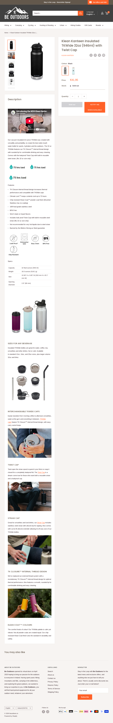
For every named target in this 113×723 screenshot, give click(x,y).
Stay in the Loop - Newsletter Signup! (57, 2)
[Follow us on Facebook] (43, 711)
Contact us (52, 678)
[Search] (80, 13)
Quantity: (65, 96)
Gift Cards (88, 25)
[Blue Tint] (73, 70)
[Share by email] (103, 55)
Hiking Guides (76, 25)
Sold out (72, 105)
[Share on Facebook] (91, 55)
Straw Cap (41, 523)
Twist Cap (41, 472)
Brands (98, 25)
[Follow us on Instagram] (47, 711)
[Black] (65, 70)
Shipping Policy (53, 692)
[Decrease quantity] (72, 96)
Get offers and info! (100, 2)
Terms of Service (54, 688)
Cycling (30, 25)
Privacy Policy (53, 682)
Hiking (6, 25)
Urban (62, 25)
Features (11, 185)
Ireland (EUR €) (22, 708)
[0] (106, 13)
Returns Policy (53, 685)
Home (6, 33)
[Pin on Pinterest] (95, 55)
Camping (18, 25)
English (8, 708)
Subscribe (85, 697)
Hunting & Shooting (47, 25)
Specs (10, 261)
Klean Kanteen (68, 55)
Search (50, 671)
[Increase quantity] (84, 96)
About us (51, 675)
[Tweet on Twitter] (99, 55)
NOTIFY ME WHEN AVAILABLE (95, 107)
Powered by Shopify (10, 716)
